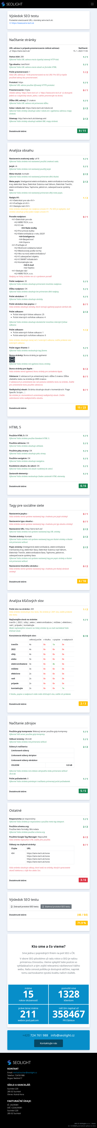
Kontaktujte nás (48, 1043)
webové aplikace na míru (88, 1126)
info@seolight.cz (63, 1035)
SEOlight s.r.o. (85, 1123)
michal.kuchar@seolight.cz (25, 1072)
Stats (94, 1123)
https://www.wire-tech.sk (23, 23)
